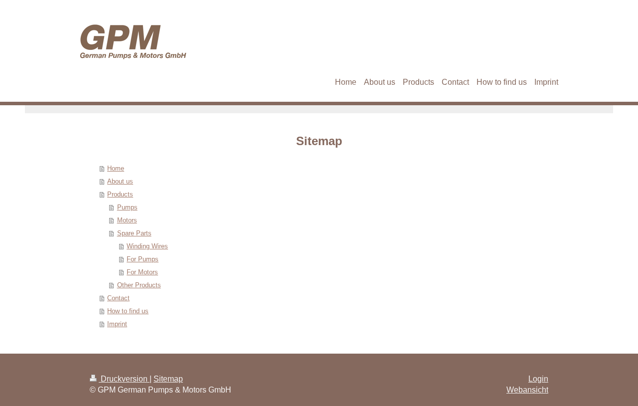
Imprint (117, 324)
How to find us (128, 311)
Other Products (139, 285)
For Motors (142, 272)
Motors (127, 220)
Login (538, 379)
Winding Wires (147, 246)
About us (120, 181)
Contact (118, 298)
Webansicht (527, 390)
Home (115, 168)
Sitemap (168, 379)
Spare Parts (134, 233)
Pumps (127, 207)
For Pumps (143, 259)
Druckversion (124, 379)
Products (120, 194)
